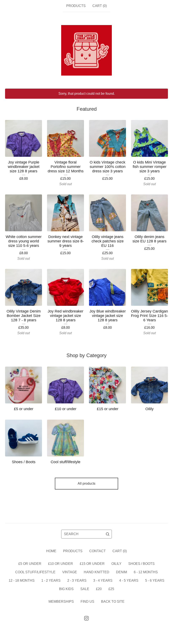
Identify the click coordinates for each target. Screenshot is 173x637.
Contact (97, 551)
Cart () (99, 6)
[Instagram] (86, 618)
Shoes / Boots (141, 563)
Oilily (116, 563)
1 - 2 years (51, 580)
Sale (84, 589)
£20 (99, 589)
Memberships (61, 601)
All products (86, 483)
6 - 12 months (146, 572)
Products (76, 6)
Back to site (112, 601)
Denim (121, 572)
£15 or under (92, 563)
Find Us (87, 601)
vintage (69, 572)
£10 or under (60, 563)
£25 (111, 589)
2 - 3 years (76, 580)
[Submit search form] (107, 534)
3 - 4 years (102, 580)
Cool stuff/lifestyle (35, 572)
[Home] (86, 50)
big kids (66, 589)
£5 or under (29, 563)
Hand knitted (96, 572)
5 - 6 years (154, 580)
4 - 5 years (128, 580)
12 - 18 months (22, 580)
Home (51, 551)
